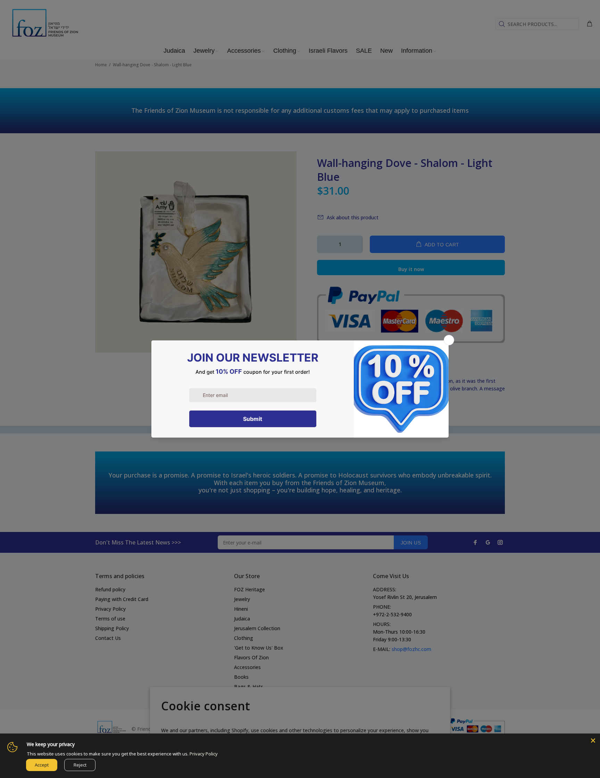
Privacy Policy (204, 754)
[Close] (593, 740)
